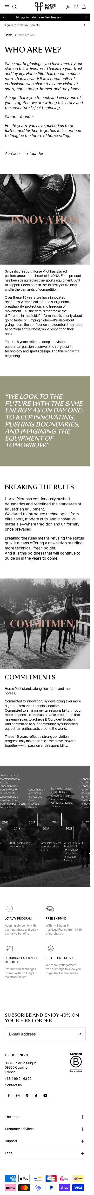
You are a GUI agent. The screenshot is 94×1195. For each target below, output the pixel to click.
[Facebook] (9, 1095)
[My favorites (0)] (76, 7)
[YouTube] (45, 1095)
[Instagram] (18, 1095)
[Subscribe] (80, 1034)
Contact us (13, 1085)
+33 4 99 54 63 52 (18, 1079)
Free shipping (56, 918)
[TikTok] (36, 1095)
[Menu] (7, 7)
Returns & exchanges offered (21, 960)
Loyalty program (18, 918)
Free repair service (61, 958)
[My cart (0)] (84, 7)
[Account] (68, 7)
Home (9, 35)
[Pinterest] (27, 1095)
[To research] (14, 7)
